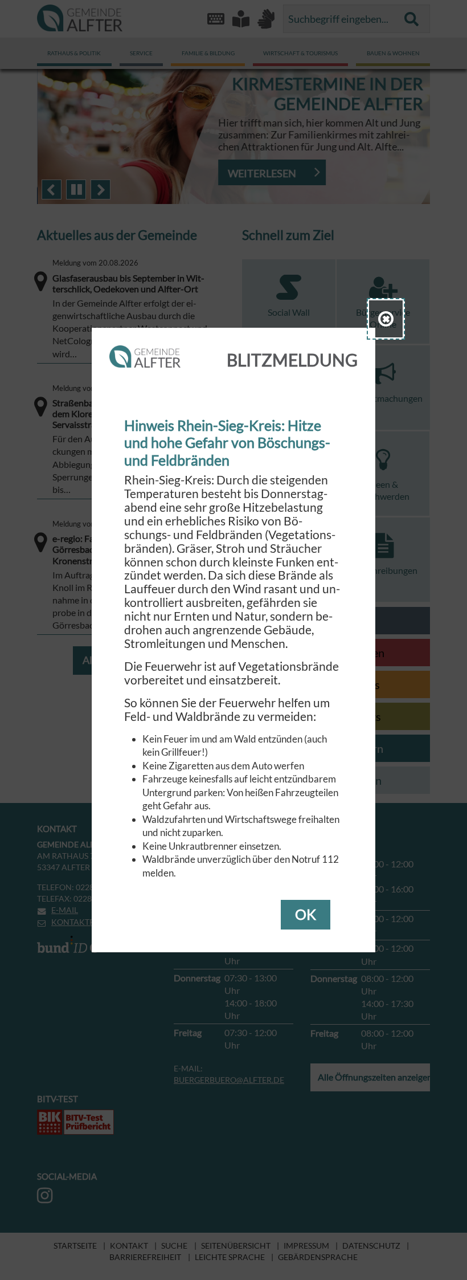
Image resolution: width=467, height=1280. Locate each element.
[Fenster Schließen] (386, 318)
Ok (305, 914)
